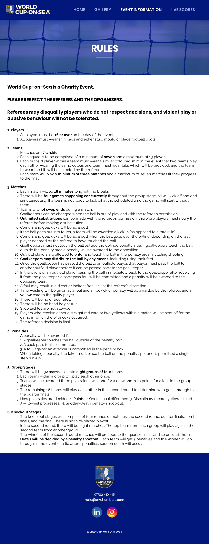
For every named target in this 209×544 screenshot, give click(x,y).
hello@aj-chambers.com (104, 499)
